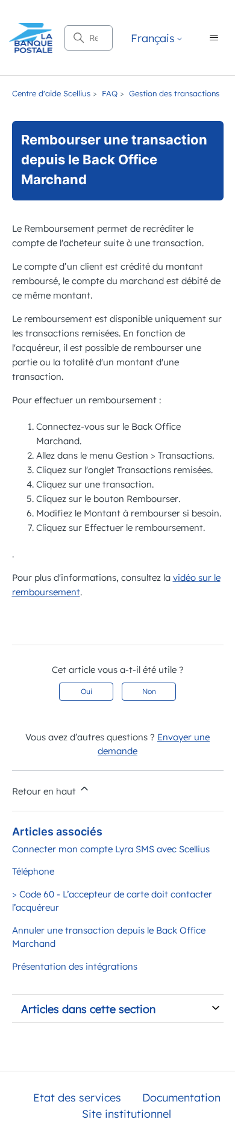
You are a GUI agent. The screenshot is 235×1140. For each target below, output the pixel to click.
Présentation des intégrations (74, 966)
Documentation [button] (181, 1097)
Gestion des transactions (174, 93)
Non (149, 691)
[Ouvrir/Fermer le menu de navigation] (213, 38)
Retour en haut (45, 791)
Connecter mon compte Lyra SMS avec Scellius (111, 849)
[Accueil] (30, 38)
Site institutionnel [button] (126, 1114)
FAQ (110, 93)
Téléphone (33, 871)
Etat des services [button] (77, 1097)
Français (153, 39)
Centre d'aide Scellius (51, 93)
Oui (86, 691)
